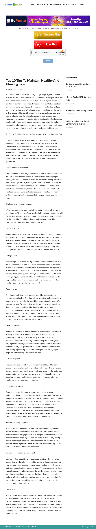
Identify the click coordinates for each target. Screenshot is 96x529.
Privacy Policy (7, 526)
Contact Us (25, 526)
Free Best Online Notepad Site (79, 111)
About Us (17, 526)
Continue (48, 61)
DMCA (34, 526)
